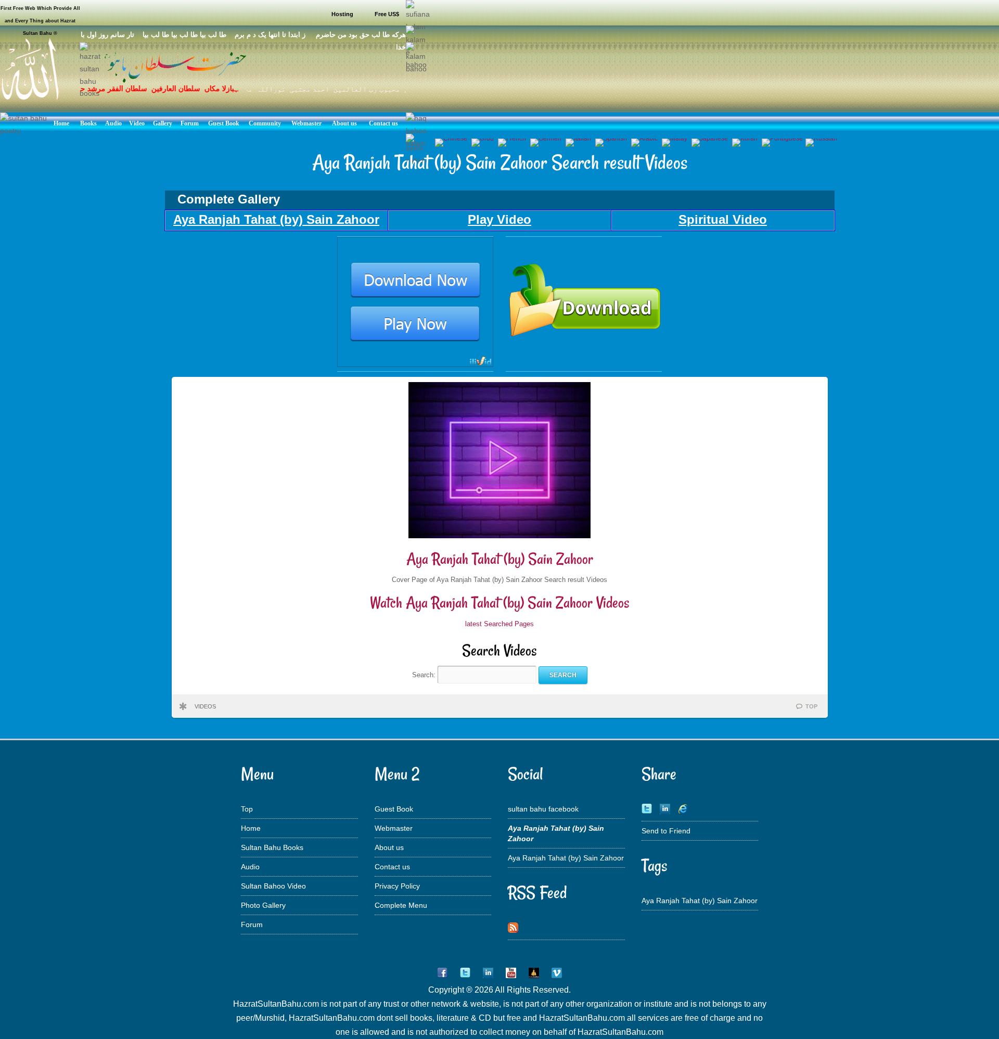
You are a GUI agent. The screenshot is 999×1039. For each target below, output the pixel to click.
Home (251, 828)
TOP (811, 706)
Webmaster (394, 828)
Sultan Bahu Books (272, 847)
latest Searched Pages (499, 624)
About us (389, 847)
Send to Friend (666, 831)
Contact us (392, 867)
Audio (250, 867)
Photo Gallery (263, 905)
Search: (425, 675)
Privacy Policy (397, 886)
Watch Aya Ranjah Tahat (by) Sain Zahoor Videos (500, 602)
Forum (252, 924)
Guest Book (394, 809)
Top (247, 809)
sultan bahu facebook (543, 809)
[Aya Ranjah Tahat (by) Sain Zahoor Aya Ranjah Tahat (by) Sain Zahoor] (415, 364)
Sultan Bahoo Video (273, 886)
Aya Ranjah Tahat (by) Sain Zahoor (499, 558)
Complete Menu (401, 905)
